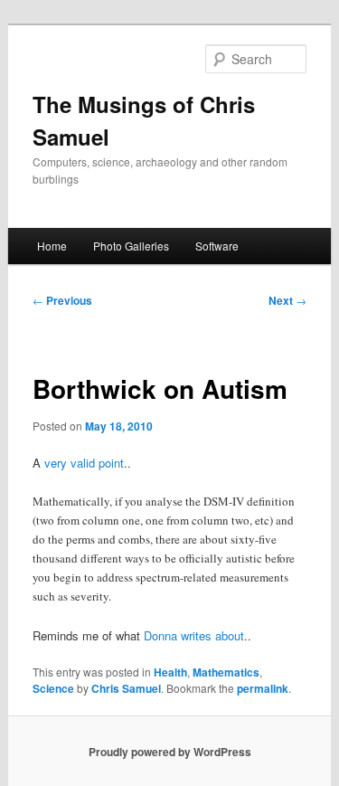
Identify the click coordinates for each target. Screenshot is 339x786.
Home (52, 245)
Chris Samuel (126, 688)
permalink (262, 688)
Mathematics (226, 672)
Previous (62, 300)
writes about (212, 635)
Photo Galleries (131, 245)
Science (53, 688)
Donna (160, 635)
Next (287, 300)
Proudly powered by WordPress (170, 751)
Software (217, 245)
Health (170, 672)
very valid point (84, 462)
